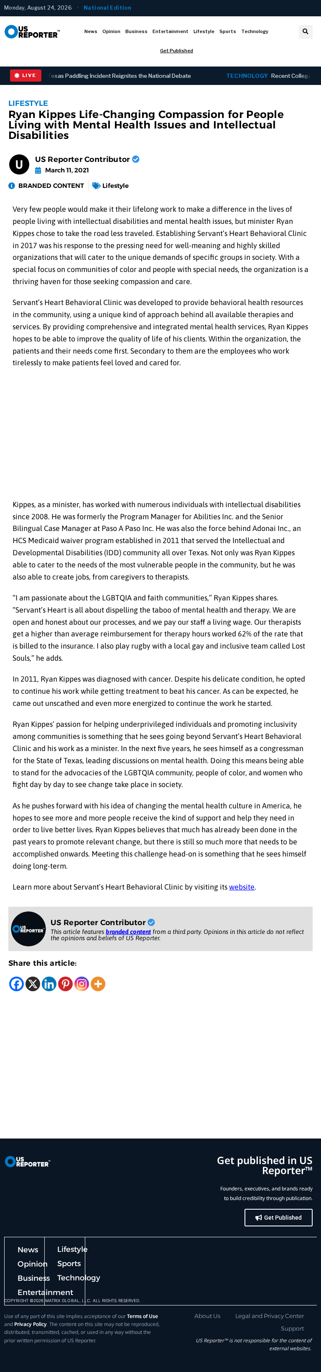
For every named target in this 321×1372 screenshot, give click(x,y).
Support (292, 1328)
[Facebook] (16, 984)
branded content (128, 931)
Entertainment (171, 31)
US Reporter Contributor (83, 159)
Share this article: (42, 963)
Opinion (111, 31)
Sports (227, 31)
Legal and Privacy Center (269, 1316)
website (242, 886)
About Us (207, 1316)
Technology (254, 31)
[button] (306, 32)
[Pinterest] (65, 984)
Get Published (176, 51)
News (90, 31)
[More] (98, 984)
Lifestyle (204, 31)
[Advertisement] (160, 436)
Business (136, 31)
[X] (32, 984)
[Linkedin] (49, 984)
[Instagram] (81, 984)
